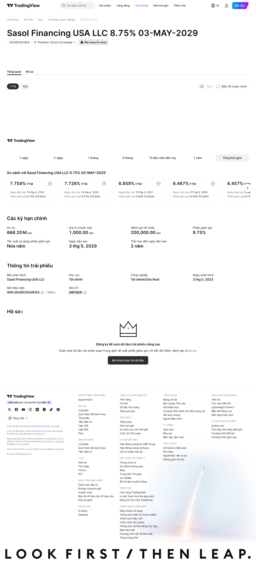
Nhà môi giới (160, 5)
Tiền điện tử (85, 421)
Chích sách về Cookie (132, 522)
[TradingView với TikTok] (51, 409)
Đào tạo (167, 433)
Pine (80, 433)
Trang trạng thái (129, 537)
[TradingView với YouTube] (23, 409)
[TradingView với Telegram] (44, 409)
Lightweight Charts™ (223, 407)
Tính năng (125, 399)
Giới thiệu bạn (171, 407)
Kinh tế (82, 462)
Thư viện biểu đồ (221, 403)
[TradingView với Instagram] (30, 409)
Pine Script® (85, 500)
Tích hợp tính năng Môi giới (226, 429)
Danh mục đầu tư (88, 484)
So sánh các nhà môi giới (134, 429)
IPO (80, 473)
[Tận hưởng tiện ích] (209, 86)
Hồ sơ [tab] (29, 71)
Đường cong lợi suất (89, 488)
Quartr (51, 449)
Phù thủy (168, 451)
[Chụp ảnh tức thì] (202, 86)
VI (217, 5)
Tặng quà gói (127, 411)
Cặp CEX (83, 425)
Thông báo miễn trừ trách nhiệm (138, 514)
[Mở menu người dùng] (226, 5)
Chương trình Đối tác (223, 433)
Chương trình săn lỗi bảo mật (136, 533)
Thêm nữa (180, 5)
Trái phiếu (84, 417)
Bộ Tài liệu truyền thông (133, 481)
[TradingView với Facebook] (16, 409)
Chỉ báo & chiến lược (175, 447)
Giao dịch (168, 429)
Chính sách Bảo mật (131, 518)
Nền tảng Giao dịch (222, 414)
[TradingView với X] (9, 409)
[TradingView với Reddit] (58, 409)
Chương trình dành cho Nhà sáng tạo (184, 411)
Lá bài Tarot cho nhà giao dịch (137, 496)
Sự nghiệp (125, 477)
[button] (113, 5)
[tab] (13, 86)
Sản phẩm (105, 5)
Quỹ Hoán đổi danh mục (92, 414)
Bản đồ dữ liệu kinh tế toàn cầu (96, 496)
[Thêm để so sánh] (50, 184)
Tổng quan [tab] (14, 71)
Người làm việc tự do (175, 455)
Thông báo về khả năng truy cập (138, 526)
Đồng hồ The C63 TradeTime (136, 500)
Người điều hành (172, 418)
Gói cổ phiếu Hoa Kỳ (131, 451)
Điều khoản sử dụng (131, 510)
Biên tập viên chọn (173, 437)
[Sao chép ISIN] (42, 292)
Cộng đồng (123, 5)
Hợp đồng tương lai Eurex (134, 447)
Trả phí (124, 403)
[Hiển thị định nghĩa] (17, 227)
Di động (82, 510)
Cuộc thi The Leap (130, 433)
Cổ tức (82, 470)
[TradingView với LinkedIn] (37, 409)
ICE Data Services (41, 426)
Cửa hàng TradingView (133, 492)
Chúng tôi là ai (128, 462)
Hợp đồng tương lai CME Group (137, 444)
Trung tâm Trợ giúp (131, 473)
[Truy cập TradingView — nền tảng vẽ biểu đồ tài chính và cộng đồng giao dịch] (21, 140)
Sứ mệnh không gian (131, 466)
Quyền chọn (85, 492)
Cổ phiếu (83, 410)
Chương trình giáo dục (224, 437)
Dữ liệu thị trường (129, 407)
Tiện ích (215, 399)
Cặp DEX (83, 429)
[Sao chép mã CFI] (85, 292)
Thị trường (141, 5)
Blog (122, 470)
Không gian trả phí (173, 459)
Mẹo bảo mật (127, 529)
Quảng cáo (217, 425)
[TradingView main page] (20, 396)
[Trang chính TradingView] (23, 5)
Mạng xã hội (170, 399)
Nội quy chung (171, 414)
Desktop (83, 514)
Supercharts (85, 399)
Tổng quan (126, 421)
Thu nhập (83, 466)
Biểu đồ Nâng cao (221, 411)
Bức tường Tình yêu (174, 403)
